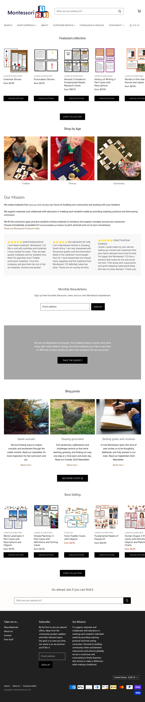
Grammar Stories (12, 79)
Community (115, 25)
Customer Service (63, 25)
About (44, 25)
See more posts (71, 478)
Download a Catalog (92, 25)
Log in (135, 25)
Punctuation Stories (44, 79)
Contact (7, 635)
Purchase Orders (30, 686)
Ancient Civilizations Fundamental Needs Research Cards (75, 82)
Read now (26, 465)
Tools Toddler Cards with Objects (74, 537)
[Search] (119, 11)
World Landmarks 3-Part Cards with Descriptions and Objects (14, 540)
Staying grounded (72, 439)
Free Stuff (8, 639)
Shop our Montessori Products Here (21, 228)
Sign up (98, 306)
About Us (8, 631)
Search (8, 25)
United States (124, 677)
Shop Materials (26, 25)
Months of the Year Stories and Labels (135, 81)
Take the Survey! (72, 360)
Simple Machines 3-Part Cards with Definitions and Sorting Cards (46, 540)
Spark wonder (26, 439)
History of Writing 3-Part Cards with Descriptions (105, 82)
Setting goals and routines (118, 439)
